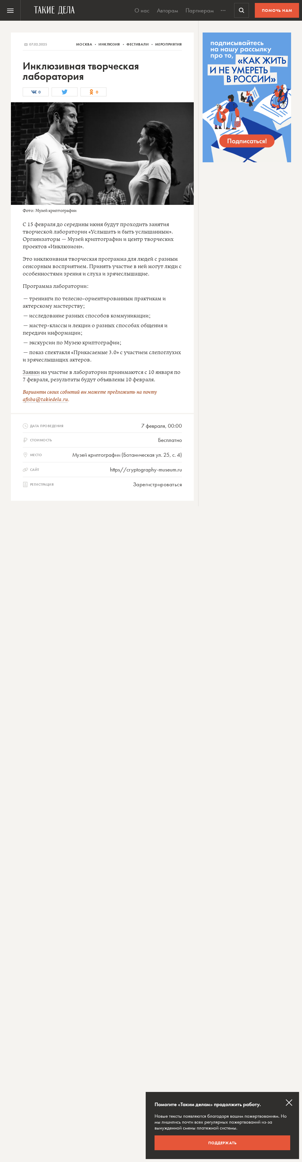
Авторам (167, 10)
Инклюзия (110, 44)
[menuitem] (10, 10)
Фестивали (138, 44)
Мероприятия (168, 44)
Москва (84, 44)
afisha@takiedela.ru (45, 399)
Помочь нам (277, 10)
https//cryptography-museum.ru (146, 469)
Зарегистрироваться (157, 484)
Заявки (31, 372)
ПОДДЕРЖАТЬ (222, 1142)
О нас (142, 10)
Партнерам (200, 10)
